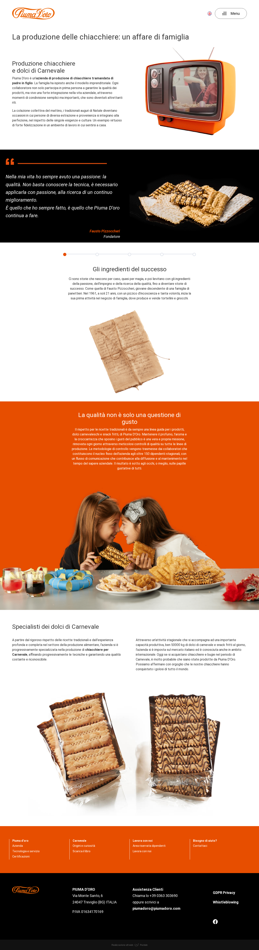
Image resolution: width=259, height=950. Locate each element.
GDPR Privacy (224, 892)
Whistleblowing (226, 902)
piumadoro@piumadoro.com (156, 908)
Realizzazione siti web (122, 944)
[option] (65, 254)
